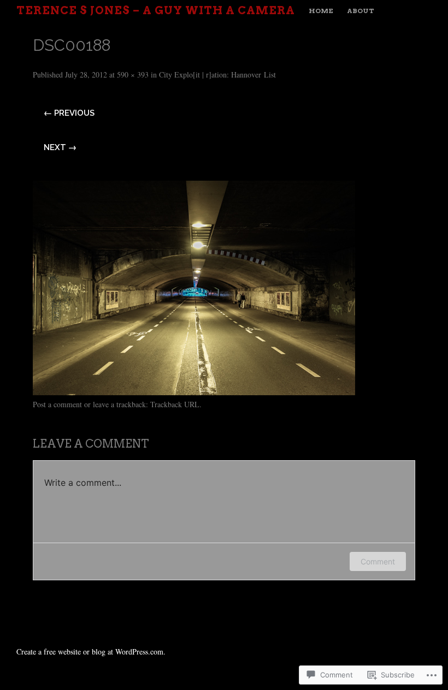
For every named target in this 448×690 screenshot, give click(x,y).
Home (321, 11)
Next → (60, 147)
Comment (378, 561)
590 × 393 (133, 74)
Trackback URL (174, 404)
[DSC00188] (194, 391)
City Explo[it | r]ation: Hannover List (217, 74)
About (360, 11)
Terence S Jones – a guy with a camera (155, 10)
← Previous (69, 113)
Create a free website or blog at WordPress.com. (91, 651)
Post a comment (57, 404)
